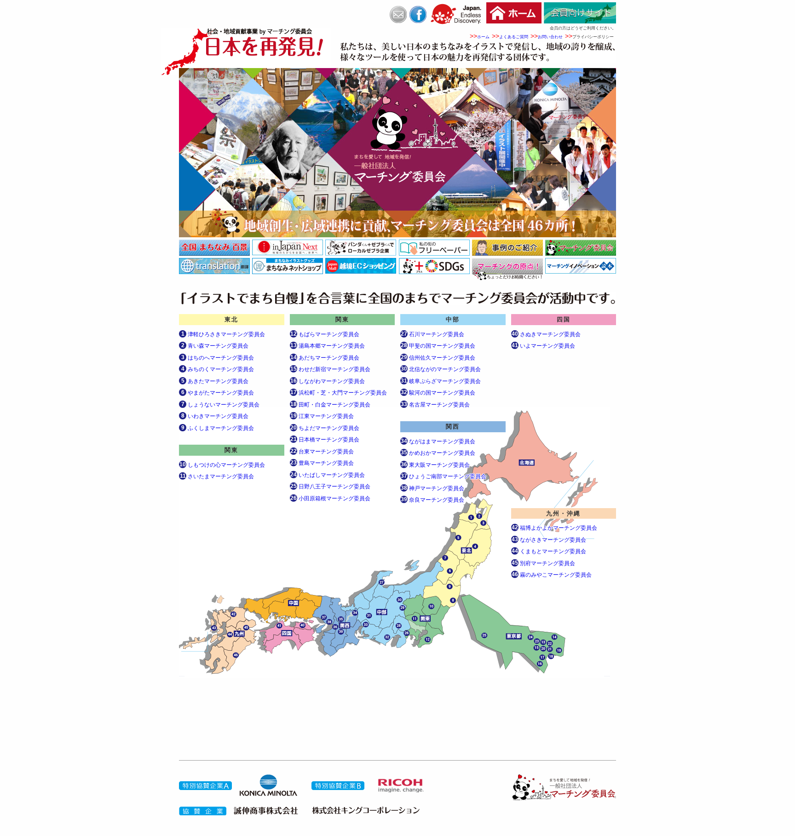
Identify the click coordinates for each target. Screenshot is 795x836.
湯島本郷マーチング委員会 (327, 345)
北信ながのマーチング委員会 (441, 369)
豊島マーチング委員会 (322, 462)
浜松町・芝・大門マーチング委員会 (338, 392)
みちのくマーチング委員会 (217, 369)
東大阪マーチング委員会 (435, 464)
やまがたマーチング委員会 (217, 392)
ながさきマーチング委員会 (549, 539)
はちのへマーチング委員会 (217, 357)
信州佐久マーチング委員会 (438, 357)
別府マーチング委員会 (543, 563)
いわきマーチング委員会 (214, 415)
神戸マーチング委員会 (432, 488)
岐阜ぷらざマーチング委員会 (441, 381)
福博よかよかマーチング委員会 (554, 527)
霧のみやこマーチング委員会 (552, 574)
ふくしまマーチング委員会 (217, 427)
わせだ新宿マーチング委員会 (330, 369)
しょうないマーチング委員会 (220, 404)
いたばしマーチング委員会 (327, 474)
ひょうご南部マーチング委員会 (443, 476)
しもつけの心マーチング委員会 (222, 464)
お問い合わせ (550, 36)
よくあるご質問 (513, 36)
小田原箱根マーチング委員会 (330, 498)
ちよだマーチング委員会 (324, 427)
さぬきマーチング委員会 (546, 334)
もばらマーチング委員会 (324, 334)
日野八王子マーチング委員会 (330, 486)
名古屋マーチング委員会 (435, 404)
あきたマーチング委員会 (214, 381)
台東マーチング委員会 (322, 451)
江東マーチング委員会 (322, 415)
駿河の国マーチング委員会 (438, 392)
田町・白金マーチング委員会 (330, 404)
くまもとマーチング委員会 (549, 551)
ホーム (483, 36)
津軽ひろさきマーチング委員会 (223, 334)
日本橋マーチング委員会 (324, 439)
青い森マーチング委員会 (214, 345)
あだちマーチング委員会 (324, 357)
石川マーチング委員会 (432, 334)
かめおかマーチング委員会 (438, 452)
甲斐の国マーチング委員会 (438, 345)
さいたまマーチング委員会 (217, 476)
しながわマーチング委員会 (327, 381)
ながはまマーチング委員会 (438, 441)
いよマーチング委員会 (543, 345)
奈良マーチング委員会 (432, 499)
